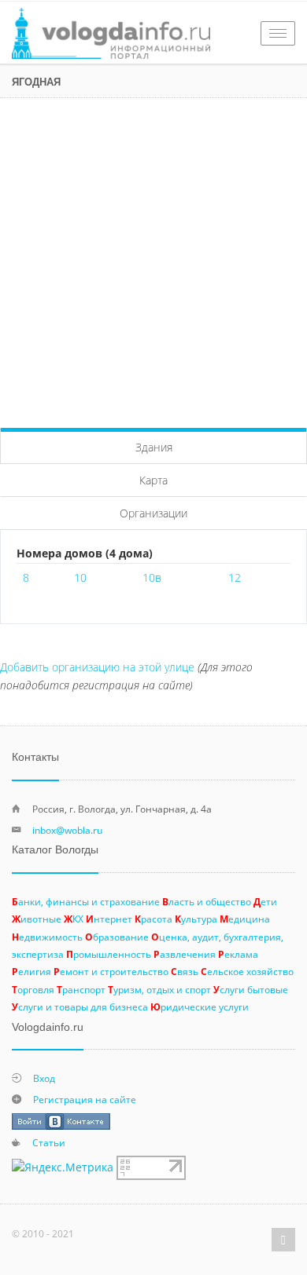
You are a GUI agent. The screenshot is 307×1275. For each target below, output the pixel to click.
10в (151, 577)
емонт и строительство (111, 971)
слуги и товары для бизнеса (80, 1006)
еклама (238, 954)
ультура (196, 918)
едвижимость (47, 936)
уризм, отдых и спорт (159, 989)
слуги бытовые (250, 989)
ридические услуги (199, 1006)
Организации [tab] (153, 513)
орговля (33, 989)
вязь (184, 971)
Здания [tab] (153, 447)
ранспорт (81, 989)
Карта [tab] (153, 480)
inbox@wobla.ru (67, 830)
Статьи (48, 1142)
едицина (245, 918)
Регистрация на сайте (84, 1099)
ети (265, 901)
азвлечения (185, 954)
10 (80, 577)
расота (153, 918)
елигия (31, 971)
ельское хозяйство (247, 971)
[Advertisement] (153, 259)
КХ (73, 918)
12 (234, 577)
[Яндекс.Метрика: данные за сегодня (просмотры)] (62, 1167)
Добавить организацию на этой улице (97, 666)
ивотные (36, 918)
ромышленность (108, 954)
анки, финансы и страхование (86, 901)
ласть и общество (206, 901)
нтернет (109, 918)
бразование (117, 936)
